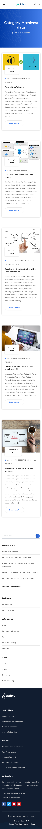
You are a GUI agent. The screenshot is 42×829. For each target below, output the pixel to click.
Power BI (8, 83)
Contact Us (25, 821)
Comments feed (8, 675)
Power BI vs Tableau (14, 87)
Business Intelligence (16, 79)
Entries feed (7, 669)
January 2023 (7, 605)
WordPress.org (8, 681)
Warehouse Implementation (12, 722)
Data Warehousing (9, 752)
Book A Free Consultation (19, 824)
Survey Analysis (8, 716)
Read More (13, 123)
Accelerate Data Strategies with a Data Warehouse (20, 270)
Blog (33, 824)
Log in (4, 663)
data (28, 79)
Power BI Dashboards (10, 727)
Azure (9, 261)
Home (16, 33)
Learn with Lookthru (9, 732)
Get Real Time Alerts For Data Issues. (19, 176)
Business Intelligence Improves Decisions (19, 469)
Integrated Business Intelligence (14, 767)
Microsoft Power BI (9, 757)
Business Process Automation (13, 747)
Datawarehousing (19, 170)
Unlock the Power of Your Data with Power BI (19, 367)
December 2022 (8, 610)
